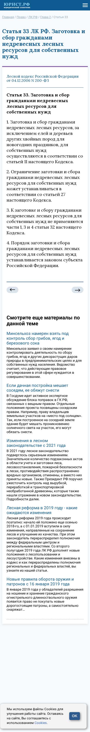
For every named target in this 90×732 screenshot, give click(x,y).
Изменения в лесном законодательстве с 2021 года (36, 443)
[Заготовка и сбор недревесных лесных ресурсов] (12, 290)
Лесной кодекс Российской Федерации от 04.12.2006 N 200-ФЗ (43, 78)
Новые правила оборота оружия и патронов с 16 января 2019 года (40, 581)
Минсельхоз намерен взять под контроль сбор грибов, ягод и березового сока (38, 338)
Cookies (41, 723)
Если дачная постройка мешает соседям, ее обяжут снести (37, 388)
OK (74, 716)
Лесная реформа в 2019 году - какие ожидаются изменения (42, 510)
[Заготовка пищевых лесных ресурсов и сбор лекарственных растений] (77, 290)
